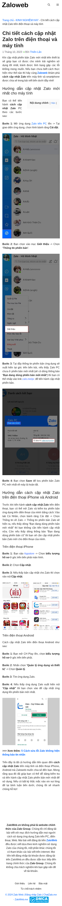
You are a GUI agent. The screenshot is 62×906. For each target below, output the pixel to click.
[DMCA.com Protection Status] (39, 899)
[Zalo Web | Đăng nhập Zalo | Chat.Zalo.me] (15, 5)
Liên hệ (31, 883)
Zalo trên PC (39, 123)
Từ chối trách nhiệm (31, 888)
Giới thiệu (20, 883)
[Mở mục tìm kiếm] (49, 5)
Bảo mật (43, 883)
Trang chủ (8, 20)
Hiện (53, 103)
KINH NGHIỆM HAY (27, 20)
